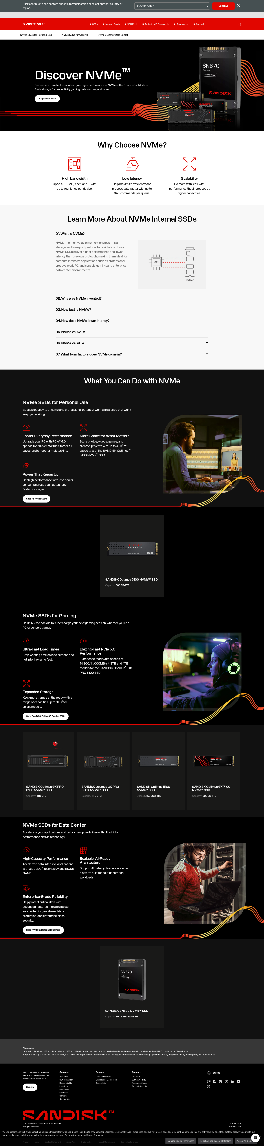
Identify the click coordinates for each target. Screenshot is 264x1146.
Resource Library (139, 1083)
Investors (63, 1086)
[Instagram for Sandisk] (209, 1082)
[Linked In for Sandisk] (232, 1081)
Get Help (136, 1076)
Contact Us (64, 1099)
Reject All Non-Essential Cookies (215, 1140)
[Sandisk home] (34, 24)
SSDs (95, 24)
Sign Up (30, 1087)
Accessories (182, 24)
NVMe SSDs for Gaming (75, 34)
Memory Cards (112, 24)
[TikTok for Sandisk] (220, 1082)
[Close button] (238, 6)
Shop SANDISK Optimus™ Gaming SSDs (45, 716)
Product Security (139, 1086)
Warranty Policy (139, 1080)
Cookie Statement (95, 1135)
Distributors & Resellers (106, 1080)
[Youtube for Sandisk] (238, 1081)
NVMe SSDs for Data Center (112, 34)
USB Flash (132, 24)
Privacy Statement (73, 1135)
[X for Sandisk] (227, 1082)
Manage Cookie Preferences (180, 1140)
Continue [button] (223, 5)
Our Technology (66, 1080)
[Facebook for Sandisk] (214, 1081)
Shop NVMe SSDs (47, 98)
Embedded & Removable (157, 24)
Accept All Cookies (246, 1140)
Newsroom (64, 1089)
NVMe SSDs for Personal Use (36, 34)
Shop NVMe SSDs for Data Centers (43, 930)
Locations (63, 1092)
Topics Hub (101, 1083)
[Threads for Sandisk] (208, 1086)
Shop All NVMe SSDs (36, 498)
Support (200, 24)
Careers (63, 1096)
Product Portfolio (103, 1076)
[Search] (239, 24)
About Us (63, 1076)
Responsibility (65, 1083)
